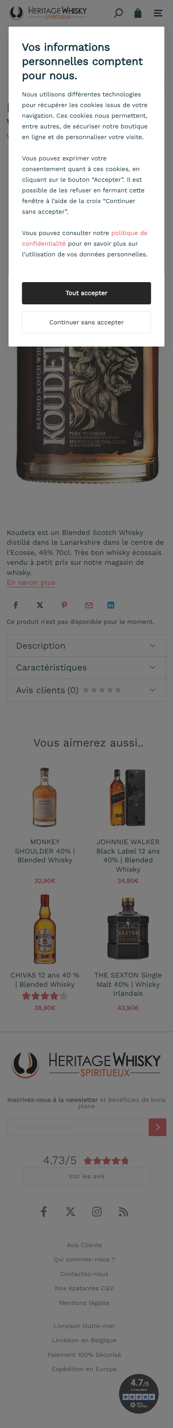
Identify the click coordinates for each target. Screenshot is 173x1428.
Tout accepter (87, 293)
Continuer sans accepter (86, 322)
